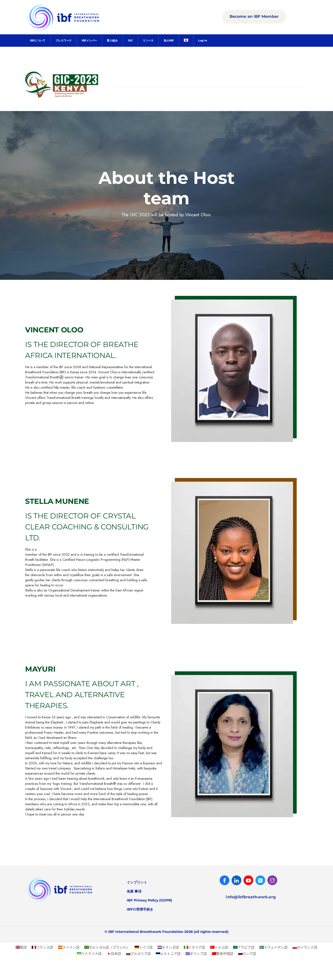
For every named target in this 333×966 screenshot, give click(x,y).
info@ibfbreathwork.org (251, 897)
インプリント (137, 882)
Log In (202, 40)
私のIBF (169, 40)
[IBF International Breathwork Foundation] (74, 30)
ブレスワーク (64, 40)
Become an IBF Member (254, 16)
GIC (130, 40)
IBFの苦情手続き (140, 909)
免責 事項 (134, 891)
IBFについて (37, 40)
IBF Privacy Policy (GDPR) (149, 900)
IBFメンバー (89, 40)
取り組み (112, 40)
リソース (148, 40)
